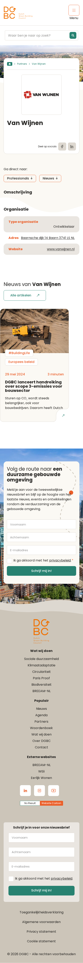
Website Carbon (51, 803)
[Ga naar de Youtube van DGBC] (53, 790)
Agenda (41, 715)
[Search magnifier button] (73, 35)
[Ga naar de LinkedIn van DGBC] (25, 790)
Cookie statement (41, 941)
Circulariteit (41, 671)
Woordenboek (41, 728)
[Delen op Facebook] (62, 146)
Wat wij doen (41, 734)
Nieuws (48, 178)
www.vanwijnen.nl (61, 249)
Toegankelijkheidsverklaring (41, 912)
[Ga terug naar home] (18, 13)
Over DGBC (41, 741)
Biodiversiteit (41, 684)
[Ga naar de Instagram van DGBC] (39, 790)
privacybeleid (60, 560)
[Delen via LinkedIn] (72, 146)
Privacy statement (41, 931)
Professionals (18, 178)
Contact (41, 747)
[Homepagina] (9, 64)
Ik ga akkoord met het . (43, 560)
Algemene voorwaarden (41, 922)
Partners (22, 64)
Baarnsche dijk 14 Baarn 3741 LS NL (48, 238)
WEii (41, 771)
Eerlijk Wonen (41, 778)
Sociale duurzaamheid (41, 659)
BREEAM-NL (41, 691)
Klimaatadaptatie (41, 665)
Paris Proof (41, 678)
